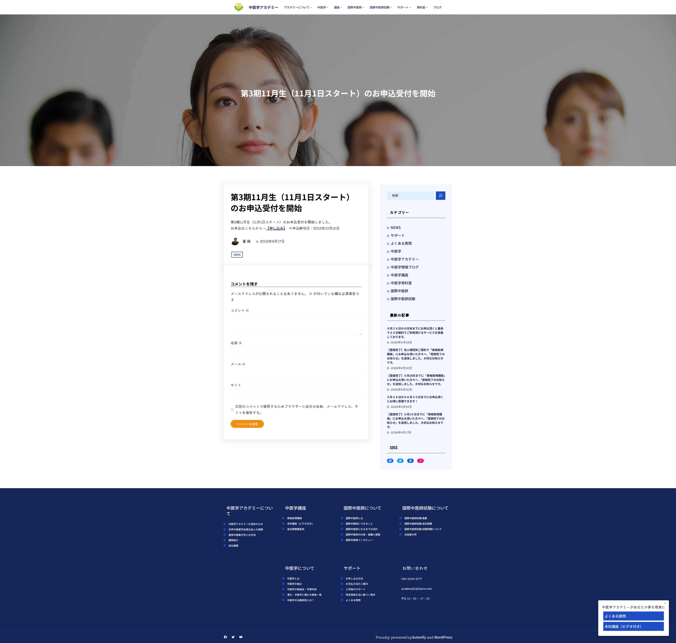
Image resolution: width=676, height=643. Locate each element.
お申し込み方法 (354, 578)
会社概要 (233, 545)
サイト (236, 385)
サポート (403, 7)
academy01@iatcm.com (416, 588)
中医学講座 (399, 274)
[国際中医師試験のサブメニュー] (391, 7)
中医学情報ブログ (405, 267)
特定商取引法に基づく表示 (360, 594)
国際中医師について (362, 508)
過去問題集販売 (295, 529)
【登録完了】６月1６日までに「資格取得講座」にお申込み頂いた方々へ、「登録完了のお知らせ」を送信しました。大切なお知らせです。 (416, 420)
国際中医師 (355, 7)
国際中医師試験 (379, 7)
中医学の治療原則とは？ (300, 600)
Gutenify (419, 637)
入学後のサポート (355, 589)
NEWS (237, 254)
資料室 (421, 7)
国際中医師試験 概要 (415, 518)
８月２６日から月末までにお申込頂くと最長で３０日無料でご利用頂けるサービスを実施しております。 (415, 332)
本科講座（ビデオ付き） (300, 523)
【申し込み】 (275, 228)
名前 (236, 342)
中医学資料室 (401, 282)
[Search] (440, 195)
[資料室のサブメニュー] (427, 7)
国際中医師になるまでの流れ (362, 529)
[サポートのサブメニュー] (410, 7)
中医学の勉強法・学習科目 (302, 589)
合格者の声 (410, 534)
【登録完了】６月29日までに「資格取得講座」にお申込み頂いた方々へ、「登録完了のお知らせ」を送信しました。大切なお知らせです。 (416, 379)
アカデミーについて (296, 7)
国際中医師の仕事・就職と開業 (363, 534)
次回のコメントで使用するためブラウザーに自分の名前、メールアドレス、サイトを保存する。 (296, 409)
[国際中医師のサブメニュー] (363, 7)
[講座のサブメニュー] (341, 7)
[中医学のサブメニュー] (327, 7)
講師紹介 (233, 540)
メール (238, 363)
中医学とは (293, 578)
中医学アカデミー (263, 7)
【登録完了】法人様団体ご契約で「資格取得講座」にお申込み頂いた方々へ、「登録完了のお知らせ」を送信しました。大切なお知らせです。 (416, 356)
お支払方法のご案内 (357, 583)
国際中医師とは (354, 518)
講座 (337, 7)
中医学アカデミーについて (249, 511)
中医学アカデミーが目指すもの (246, 524)
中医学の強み (294, 583)
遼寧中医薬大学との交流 (242, 535)
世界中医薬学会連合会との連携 (246, 529)
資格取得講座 (294, 518)
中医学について (299, 568)
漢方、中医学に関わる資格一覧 (304, 594)
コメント (240, 310)
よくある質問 (401, 243)
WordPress (443, 637)
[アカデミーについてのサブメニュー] (311, 7)
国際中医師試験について (425, 508)
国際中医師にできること (359, 523)
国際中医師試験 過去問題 (418, 523)
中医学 (321, 7)
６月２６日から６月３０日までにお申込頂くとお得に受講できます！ (415, 399)
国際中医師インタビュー (359, 540)
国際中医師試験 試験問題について (423, 529)
